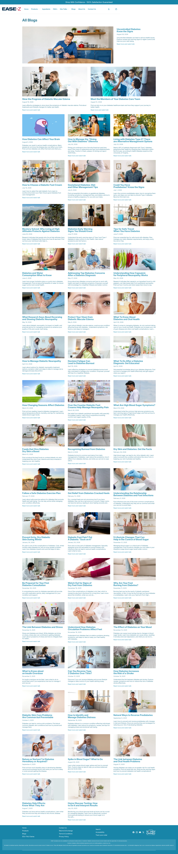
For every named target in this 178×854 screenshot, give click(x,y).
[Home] (11, 9)
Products (34, 9)
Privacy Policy (64, 836)
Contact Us (92, 9)
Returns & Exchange (66, 831)
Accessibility (100, 832)
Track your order (101, 835)
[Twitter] (143, 832)
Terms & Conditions (65, 834)
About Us (81, 9)
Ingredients (46, 9)
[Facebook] (133, 832)
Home (26, 9)
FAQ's (55, 9)
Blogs (73, 9)
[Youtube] (140, 832)
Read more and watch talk (126, 44)
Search (98, 829)
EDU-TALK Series (28, 836)
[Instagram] (137, 832)
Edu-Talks (63, 9)
